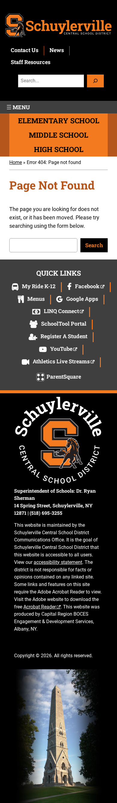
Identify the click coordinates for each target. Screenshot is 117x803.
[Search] (95, 81)
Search (94, 245)
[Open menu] (17, 107)
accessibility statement (58, 562)
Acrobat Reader (39, 607)
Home (15, 162)
